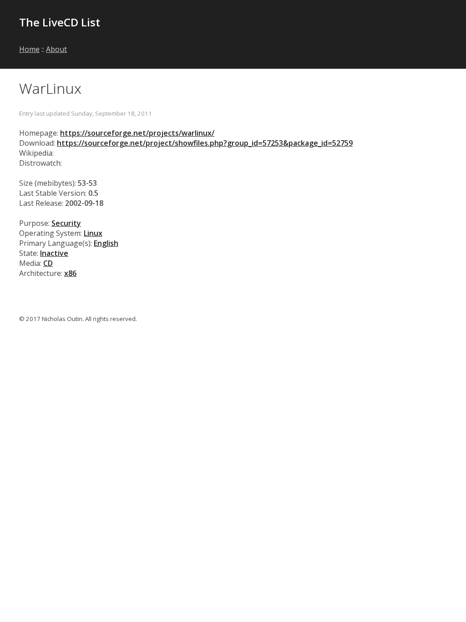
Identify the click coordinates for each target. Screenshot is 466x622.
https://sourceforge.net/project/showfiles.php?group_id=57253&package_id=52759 (205, 143)
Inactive (54, 253)
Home (29, 49)
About (56, 49)
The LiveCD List (59, 22)
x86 (70, 273)
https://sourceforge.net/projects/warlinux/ (137, 133)
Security (66, 223)
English (106, 243)
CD (48, 263)
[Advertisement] (340, 28)
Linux (93, 233)
